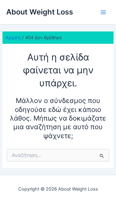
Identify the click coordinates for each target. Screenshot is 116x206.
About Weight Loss (39, 11)
